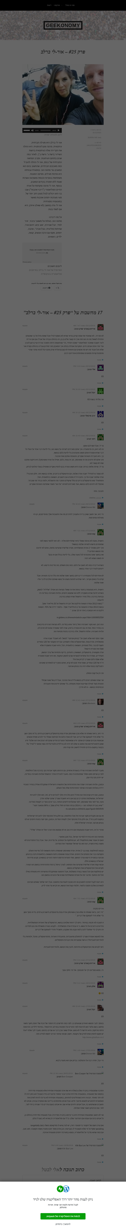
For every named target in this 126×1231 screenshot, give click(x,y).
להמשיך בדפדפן (63, 1224)
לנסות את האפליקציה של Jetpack (63, 1216)
